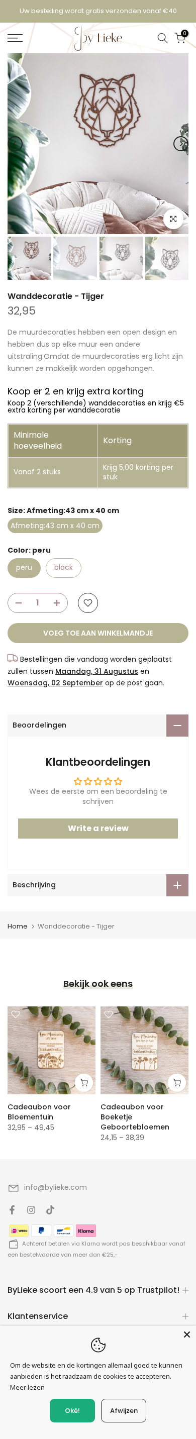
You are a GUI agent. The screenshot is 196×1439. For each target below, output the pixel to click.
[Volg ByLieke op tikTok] (50, 1210)
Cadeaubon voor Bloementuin (39, 1112)
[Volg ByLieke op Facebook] (12, 1210)
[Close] (187, 1334)
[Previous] (15, 143)
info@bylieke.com (55, 1187)
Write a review (98, 828)
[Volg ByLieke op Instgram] (31, 1210)
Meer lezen (27, 1387)
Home (18, 926)
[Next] (180, 143)
